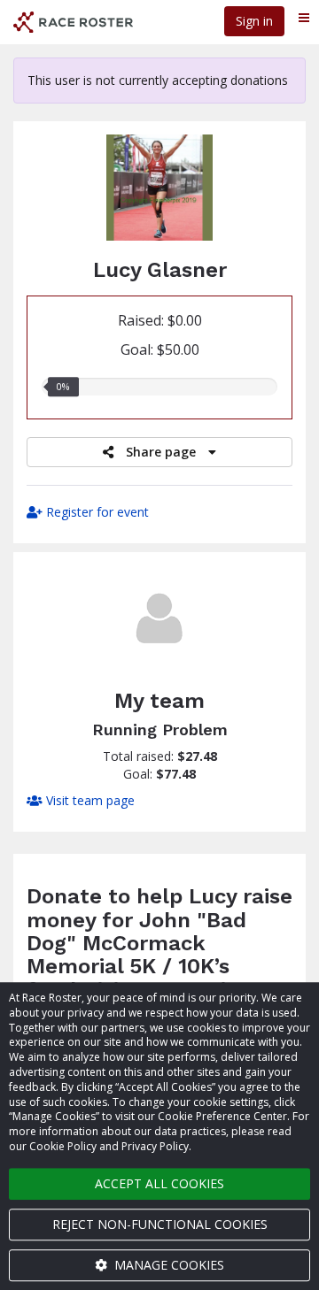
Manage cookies (167, 1264)
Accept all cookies (159, 1183)
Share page (160, 451)
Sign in (254, 20)
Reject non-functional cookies (160, 1224)
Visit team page (89, 800)
